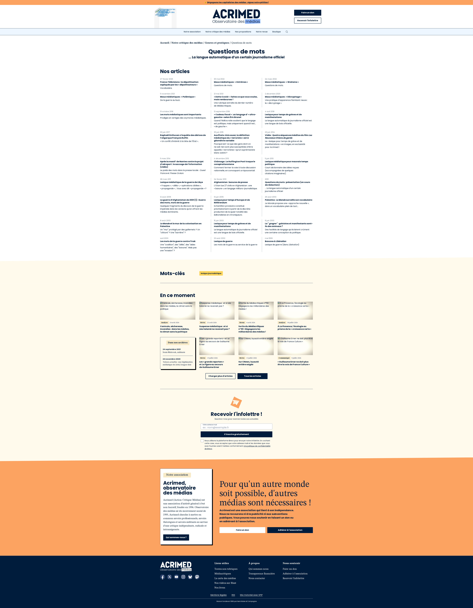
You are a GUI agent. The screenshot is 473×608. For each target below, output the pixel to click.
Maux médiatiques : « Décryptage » (283, 97)
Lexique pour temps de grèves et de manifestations (283, 116)
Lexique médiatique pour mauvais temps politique (286, 163)
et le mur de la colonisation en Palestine (181, 225)
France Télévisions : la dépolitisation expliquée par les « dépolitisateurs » (179, 83)
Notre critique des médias (217, 31)
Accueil (164, 43)
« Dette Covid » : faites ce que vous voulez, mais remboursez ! (236, 98)
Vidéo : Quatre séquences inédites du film (288, 136)
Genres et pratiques (217, 43)
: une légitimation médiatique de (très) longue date (178, 363)
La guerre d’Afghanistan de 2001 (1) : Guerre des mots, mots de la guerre (183, 201)
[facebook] (162, 576)
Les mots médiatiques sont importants (180, 114)
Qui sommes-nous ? (176, 537)
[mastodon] (197, 576)
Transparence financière (262, 574)
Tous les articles (252, 376)
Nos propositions (243, 31)
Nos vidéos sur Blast (225, 583)
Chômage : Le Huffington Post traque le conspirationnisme (234, 163)
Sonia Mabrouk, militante (174, 352)
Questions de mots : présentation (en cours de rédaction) (287, 183)
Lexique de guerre (223, 241)
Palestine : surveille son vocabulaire (288, 200)
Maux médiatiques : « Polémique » (177, 97)
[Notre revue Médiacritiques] (168, 19)
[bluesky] (190, 576)
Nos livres (219, 588)
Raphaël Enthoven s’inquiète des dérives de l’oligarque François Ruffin (183, 136)
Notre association (192, 31)
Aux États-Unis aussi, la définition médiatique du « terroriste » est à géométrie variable (232, 138)
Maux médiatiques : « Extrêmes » (231, 82)
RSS (233, 595)
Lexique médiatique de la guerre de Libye (181, 182)
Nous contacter (257, 578)
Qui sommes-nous (258, 569)
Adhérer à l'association (290, 530)
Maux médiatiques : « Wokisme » (282, 82)
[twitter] (169, 576)
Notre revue (262, 31)
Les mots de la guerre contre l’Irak (177, 241)
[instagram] (183, 576)
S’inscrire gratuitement (236, 434)
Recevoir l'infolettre (307, 20)
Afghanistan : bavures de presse (231, 182)
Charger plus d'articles (220, 376)
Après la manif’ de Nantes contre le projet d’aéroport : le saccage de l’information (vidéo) (181, 164)
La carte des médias (225, 578)
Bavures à (275, 241)
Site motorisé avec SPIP (251, 595)
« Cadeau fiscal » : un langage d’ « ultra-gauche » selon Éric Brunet (235, 116)
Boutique (276, 31)
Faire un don (307, 12)
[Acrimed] (236, 16)
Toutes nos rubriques (225, 569)
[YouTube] (176, 576)
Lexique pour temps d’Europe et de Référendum (232, 201)
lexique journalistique (211, 273)
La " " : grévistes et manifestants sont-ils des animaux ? (289, 225)
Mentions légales (218, 595)
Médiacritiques (222, 574)
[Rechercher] (286, 32)
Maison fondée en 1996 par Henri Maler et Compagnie (237, 601)
